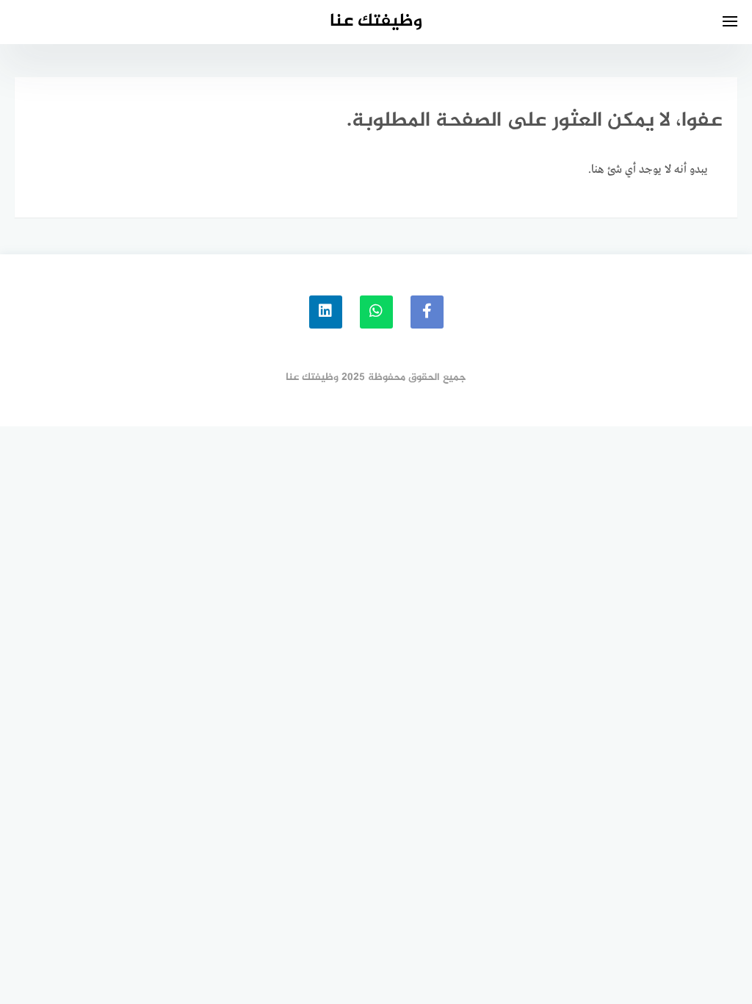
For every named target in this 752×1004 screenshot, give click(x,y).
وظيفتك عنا (376, 21)
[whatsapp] (376, 312)
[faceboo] (427, 312)
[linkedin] (325, 312)
